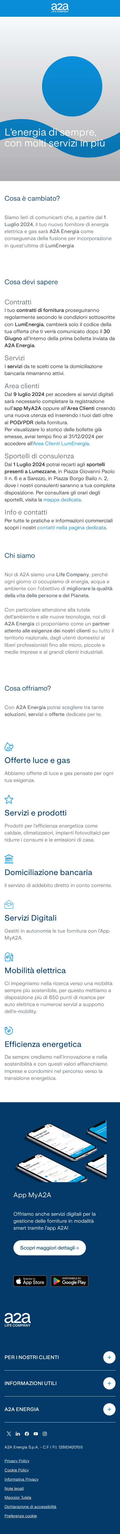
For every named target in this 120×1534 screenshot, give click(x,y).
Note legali (14, 1488)
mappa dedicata (62, 499)
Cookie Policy (16, 1470)
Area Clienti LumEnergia (61, 443)
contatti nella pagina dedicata (71, 527)
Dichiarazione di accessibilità (30, 1506)
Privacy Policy (16, 1461)
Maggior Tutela (17, 1497)
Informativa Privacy (21, 1479)
